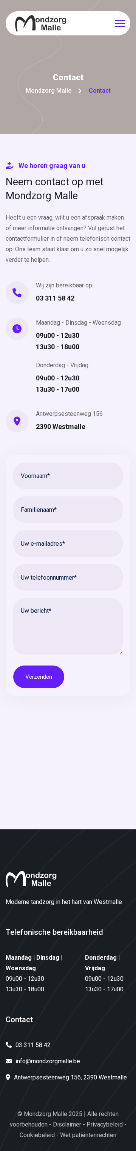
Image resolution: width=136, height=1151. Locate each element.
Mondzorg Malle (48, 90)
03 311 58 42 (55, 298)
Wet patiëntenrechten (88, 1135)
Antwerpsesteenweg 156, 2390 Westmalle (70, 1077)
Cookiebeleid (37, 1135)
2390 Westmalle (60, 426)
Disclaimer (67, 1124)
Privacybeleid (105, 1124)
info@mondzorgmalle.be (47, 1061)
